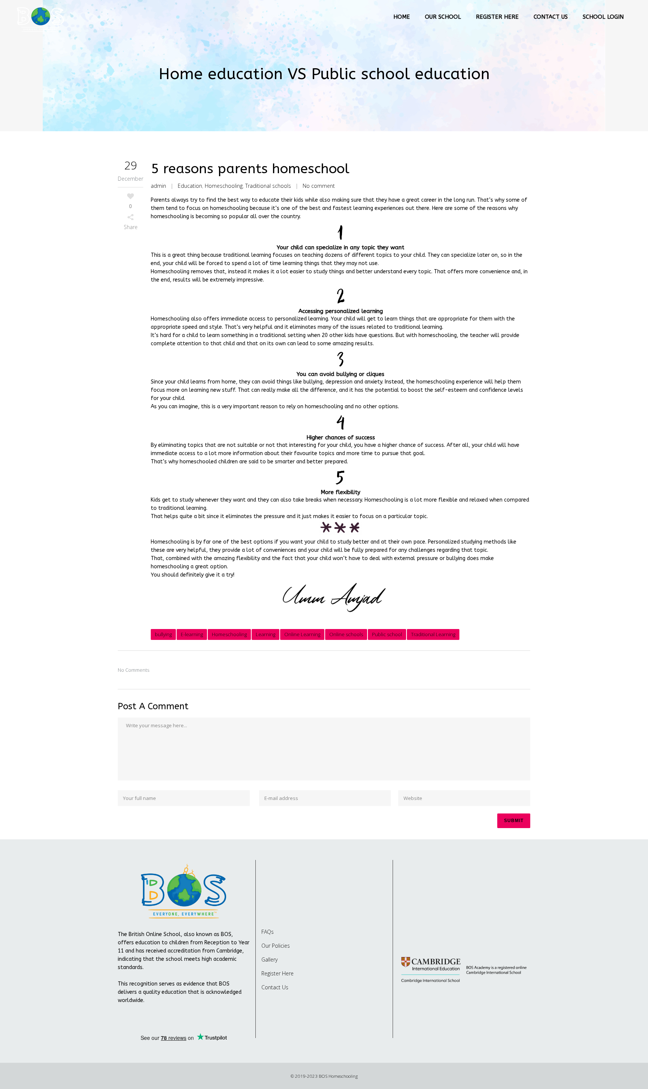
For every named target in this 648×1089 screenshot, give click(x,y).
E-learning (192, 634)
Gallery (269, 959)
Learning (265, 634)
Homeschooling (224, 185)
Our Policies (275, 945)
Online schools (346, 634)
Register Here (277, 973)
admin (158, 185)
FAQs (267, 931)
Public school (387, 634)
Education (190, 185)
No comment (319, 185)
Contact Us (274, 987)
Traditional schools (268, 185)
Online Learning (302, 634)
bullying (163, 634)
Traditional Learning (433, 634)
